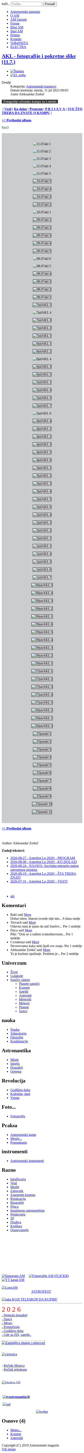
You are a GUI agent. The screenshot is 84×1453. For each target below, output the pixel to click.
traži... (6, 4)
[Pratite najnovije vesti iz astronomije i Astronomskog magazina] (42, 1412)
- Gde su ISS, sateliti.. (16, 1335)
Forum (14, 23)
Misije (14, 1060)
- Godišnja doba (12, 1331)
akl (12, 896)
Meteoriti (25, 999)
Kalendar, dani (20, 1094)
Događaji (16, 1067)
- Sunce (7, 1319)
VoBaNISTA (19, 43)
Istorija (15, 1063)
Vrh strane (9, 1449)
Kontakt (15, 39)
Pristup (15, 35)
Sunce (23, 1011)
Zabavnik (16, 1191)
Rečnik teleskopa (15, 1369)
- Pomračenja (11, 1327)
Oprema (15, 1071)
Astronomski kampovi (41, 86)
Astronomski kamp (23, 1135)
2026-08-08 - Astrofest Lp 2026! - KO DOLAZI (43, 862)
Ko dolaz (20, 109)
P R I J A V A (55, 109)
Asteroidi (25, 995)
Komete (24, 987)
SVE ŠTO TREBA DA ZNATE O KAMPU (42, 111)
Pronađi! (50, 4)
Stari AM (16, 31)
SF (12, 1218)
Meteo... (16, 1430)
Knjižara (16, 1226)
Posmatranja (18, 1142)
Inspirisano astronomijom (27, 1210)
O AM (14, 15)
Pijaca (14, 1206)
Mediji (14, 1187)
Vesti (7, 109)
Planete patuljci (29, 984)
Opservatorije (19, 1230)
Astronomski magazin (25, 11)
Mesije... (16, 1138)
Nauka (14, 1029)
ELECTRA (18, 47)
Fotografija (17, 1116)
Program (36, 109)
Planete (24, 1007)
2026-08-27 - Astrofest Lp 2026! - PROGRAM (42, 858)
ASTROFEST (41, 1291)
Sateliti (23, 991)
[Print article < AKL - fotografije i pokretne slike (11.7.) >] (17, 71)
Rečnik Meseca (14, 1365)
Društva (15, 1222)
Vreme (14, 1098)
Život (14, 972)
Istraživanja (18, 1179)
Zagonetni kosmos (22, 1195)
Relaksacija (18, 1199)
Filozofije (16, 1037)
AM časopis (18, 19)
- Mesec (7, 1323)
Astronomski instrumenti (27, 1161)
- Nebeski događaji (14, 1315)
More (27, 914)
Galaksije (16, 976)
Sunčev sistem (20, 980)
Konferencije (19, 1041)
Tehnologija (18, 1033)
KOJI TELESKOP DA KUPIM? (34, 1299)
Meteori (24, 1003)
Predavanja (17, 1214)
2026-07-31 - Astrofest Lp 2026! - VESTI (38, 881)
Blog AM (16, 27)
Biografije (17, 1202)
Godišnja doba (20, 1090)
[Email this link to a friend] (18, 75)
